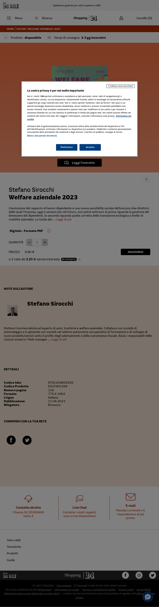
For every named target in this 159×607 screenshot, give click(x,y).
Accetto (90, 147)
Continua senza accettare (120, 86)
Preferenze (67, 147)
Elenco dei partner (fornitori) (42, 136)
